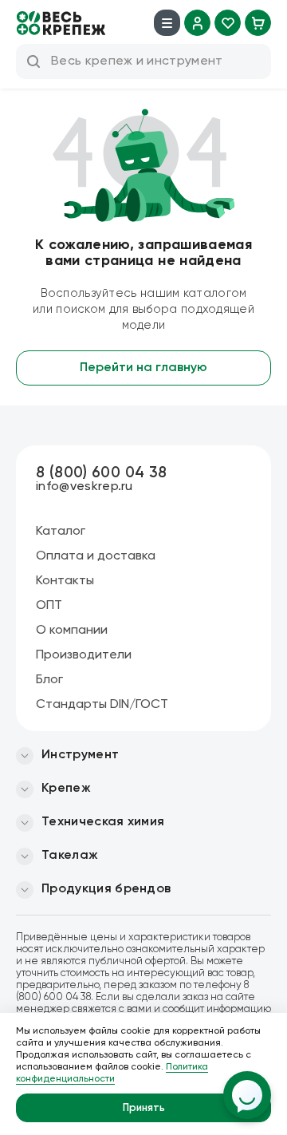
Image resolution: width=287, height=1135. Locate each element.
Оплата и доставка (95, 556)
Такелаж (69, 855)
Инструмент (80, 755)
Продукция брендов (106, 889)
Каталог (60, 531)
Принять (144, 1108)
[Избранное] (227, 23)
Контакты (65, 581)
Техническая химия (102, 822)
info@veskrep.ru (84, 486)
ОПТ (49, 605)
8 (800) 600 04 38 (101, 472)
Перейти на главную (143, 368)
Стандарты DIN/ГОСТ (102, 704)
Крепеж (66, 788)
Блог (49, 680)
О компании (72, 630)
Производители (84, 655)
